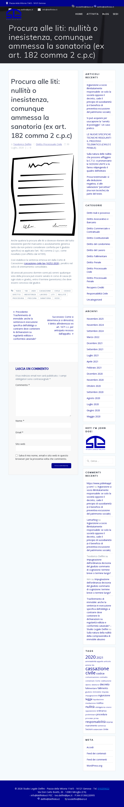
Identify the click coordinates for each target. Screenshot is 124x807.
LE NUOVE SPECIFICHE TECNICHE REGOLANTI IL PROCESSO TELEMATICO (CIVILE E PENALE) (99, 141)
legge (88, 699)
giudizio (88, 692)
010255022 (103, 788)
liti (52, 294)
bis (93, 665)
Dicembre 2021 (95, 343)
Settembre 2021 (95, 349)
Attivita (92, 13)
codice (67, 291)
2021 (99, 657)
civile (57, 291)
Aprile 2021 (92, 361)
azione (88, 665)
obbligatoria (100, 707)
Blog (105, 13)
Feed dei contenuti (96, 753)
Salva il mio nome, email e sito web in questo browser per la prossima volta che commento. (42, 457)
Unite (105, 729)
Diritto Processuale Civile (49, 144)
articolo (107, 661)
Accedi (90, 747)
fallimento (103, 688)
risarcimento (91, 725)
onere (108, 707)
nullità (62, 294)
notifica (99, 703)
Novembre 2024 (95, 324)
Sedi (115, 13)
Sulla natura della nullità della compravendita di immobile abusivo (99, 636)
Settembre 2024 (95, 330)
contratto (103, 677)
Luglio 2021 (93, 355)
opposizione (90, 711)
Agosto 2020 (93, 398)
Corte (97, 681)
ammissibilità (90, 661)
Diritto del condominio (98, 244)
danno (88, 685)
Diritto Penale (94, 262)
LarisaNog (92, 519)
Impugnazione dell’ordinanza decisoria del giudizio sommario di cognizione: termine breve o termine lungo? (99, 566)
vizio (57, 298)
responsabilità (95, 722)
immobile (97, 692)
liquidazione (98, 699)
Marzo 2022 (93, 337)
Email (19, 432)
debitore (95, 685)
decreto (104, 684)
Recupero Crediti (95, 287)
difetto (17, 294)
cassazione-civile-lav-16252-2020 (41, 263)
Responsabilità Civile (97, 293)
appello (100, 661)
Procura (32, 298)
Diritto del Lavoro (96, 250)
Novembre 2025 (95, 318)
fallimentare (91, 688)
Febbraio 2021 (94, 367)
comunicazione (92, 677)
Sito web (20, 443)
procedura (18, 298)
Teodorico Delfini (22, 144)
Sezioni (89, 729)
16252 (18, 291)
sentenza (102, 726)
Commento (23, 384)
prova (96, 718)
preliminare (90, 714)
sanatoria (45, 298)
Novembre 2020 (95, 379)
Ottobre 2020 (94, 385)
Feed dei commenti (97, 759)
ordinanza (101, 710)
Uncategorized (94, 299)
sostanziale (98, 729)
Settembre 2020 (95, 392)
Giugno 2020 (93, 410)
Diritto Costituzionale (98, 237)
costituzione (106, 681)
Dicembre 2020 (95, 373)
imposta (105, 692)
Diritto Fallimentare (97, 256)
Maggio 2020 (93, 416)
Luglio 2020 (93, 404)
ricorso (109, 722)
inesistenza (30, 294)
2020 (33, 291)
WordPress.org (94, 765)
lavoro (43, 294)
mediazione (90, 703)
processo (89, 718)
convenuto (90, 681)
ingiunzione (104, 695)
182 (26, 291)
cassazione (45, 291)
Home (79, 13)
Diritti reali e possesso (98, 212)
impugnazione (91, 696)
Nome (20, 420)
